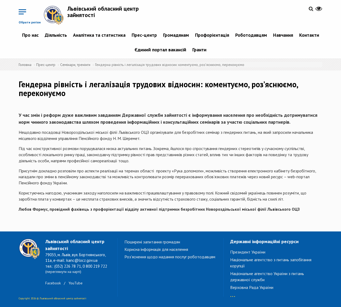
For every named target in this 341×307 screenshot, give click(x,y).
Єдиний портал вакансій (160, 50)
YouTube (75, 283)
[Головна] (55, 15)
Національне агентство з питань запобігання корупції (270, 262)
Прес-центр (144, 35)
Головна (25, 64)
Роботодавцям (251, 35)
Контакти (309, 35)
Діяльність (56, 35)
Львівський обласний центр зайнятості (103, 12)
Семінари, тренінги (75, 64)
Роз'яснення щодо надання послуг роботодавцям (169, 256)
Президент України (247, 252)
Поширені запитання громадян (152, 241)
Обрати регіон (30, 22)
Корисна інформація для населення (156, 249)
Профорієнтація (212, 35)
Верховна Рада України (251, 287)
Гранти (199, 50)
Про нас (30, 35)
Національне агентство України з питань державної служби (267, 276)
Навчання (283, 35)
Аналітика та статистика (99, 35)
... (232, 294)
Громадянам (176, 35)
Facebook (53, 283)
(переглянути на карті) (63, 271)
